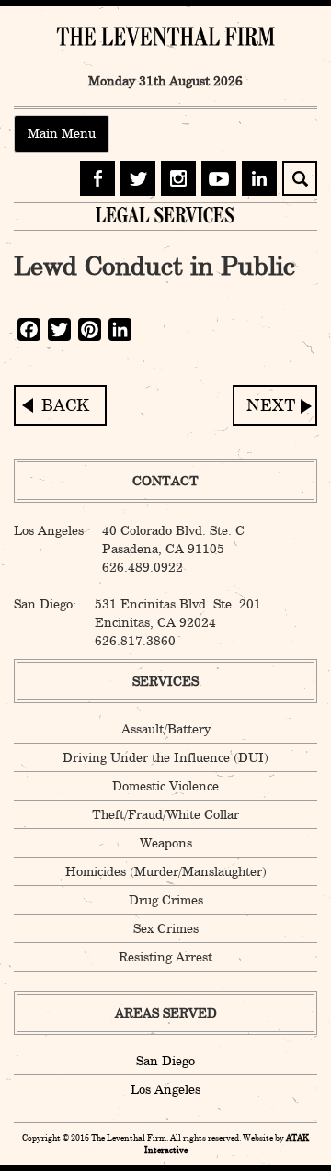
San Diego (165, 1060)
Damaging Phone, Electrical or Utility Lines (60, 405)
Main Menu (62, 133)
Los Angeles (165, 1089)
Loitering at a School (275, 405)
